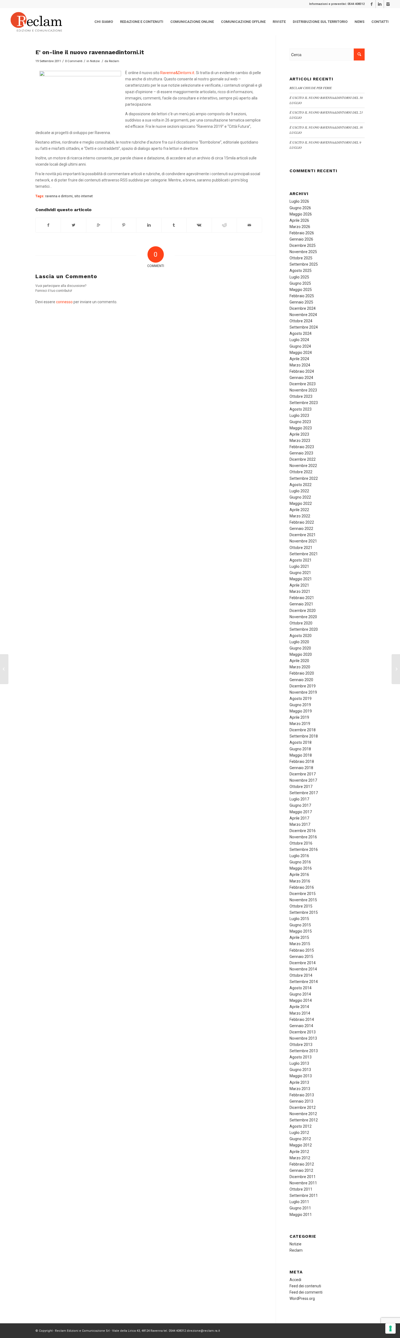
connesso (64, 302)
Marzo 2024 (300, 365)
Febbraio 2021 (302, 598)
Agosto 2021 (301, 560)
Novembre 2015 (303, 900)
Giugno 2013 (300, 1069)
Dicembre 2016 (303, 831)
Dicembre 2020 (303, 610)
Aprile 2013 (299, 1082)
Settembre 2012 (304, 1120)
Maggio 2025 (301, 289)
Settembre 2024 (304, 327)
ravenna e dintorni (59, 196)
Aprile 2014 (299, 1007)
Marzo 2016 (300, 881)
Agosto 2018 (301, 742)
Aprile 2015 (299, 937)
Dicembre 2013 (303, 1032)
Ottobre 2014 (301, 975)
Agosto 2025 (301, 270)
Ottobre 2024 (301, 321)
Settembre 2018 (304, 736)
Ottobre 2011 (301, 1189)
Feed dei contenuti (305, 1286)
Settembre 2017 (304, 793)
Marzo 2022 (300, 516)
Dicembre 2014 (303, 963)
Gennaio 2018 (301, 768)
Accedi (295, 1280)
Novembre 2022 (303, 465)
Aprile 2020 (299, 661)
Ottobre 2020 (301, 623)
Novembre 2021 (303, 541)
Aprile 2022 (299, 510)
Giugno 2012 (300, 1139)
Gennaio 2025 (301, 302)
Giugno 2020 (300, 648)
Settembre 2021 (304, 554)
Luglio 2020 (299, 642)
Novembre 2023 (303, 390)
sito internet (83, 196)
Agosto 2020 (301, 635)
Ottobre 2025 (301, 258)
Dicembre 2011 (303, 1177)
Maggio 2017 (301, 812)
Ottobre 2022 (301, 472)
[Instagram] (388, 4)
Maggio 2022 (301, 503)
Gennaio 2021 (301, 604)
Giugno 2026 (300, 208)
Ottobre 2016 (301, 843)
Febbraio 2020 (302, 673)
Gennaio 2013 (301, 1101)
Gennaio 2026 (301, 239)
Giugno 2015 (300, 925)
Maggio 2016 (301, 868)
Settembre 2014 (304, 981)
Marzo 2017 (300, 824)
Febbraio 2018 (302, 761)
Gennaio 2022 (301, 528)
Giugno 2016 (300, 862)
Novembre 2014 (303, 969)
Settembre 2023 (304, 403)
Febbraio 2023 (302, 447)
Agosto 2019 (301, 698)
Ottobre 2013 (301, 1044)
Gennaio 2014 (301, 1026)
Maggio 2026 (301, 214)
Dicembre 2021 (303, 535)
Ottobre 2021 (301, 547)
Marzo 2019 (300, 723)
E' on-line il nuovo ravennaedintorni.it (89, 52)
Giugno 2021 (300, 573)
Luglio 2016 (299, 856)
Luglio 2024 (299, 340)
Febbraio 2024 (302, 371)
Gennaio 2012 (301, 1170)
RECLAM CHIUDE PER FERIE (311, 88)
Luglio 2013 (299, 1063)
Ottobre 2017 (301, 786)
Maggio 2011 (301, 1214)
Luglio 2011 (299, 1202)
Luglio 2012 (299, 1132)
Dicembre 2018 (303, 730)
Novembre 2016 (303, 837)
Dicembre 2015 (303, 893)
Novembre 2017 (303, 780)
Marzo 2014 (300, 1013)
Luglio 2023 (299, 415)
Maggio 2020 (301, 654)
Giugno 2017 (300, 805)
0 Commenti (73, 61)
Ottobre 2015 (301, 906)
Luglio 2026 (299, 201)
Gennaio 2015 (301, 956)
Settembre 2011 (304, 1195)
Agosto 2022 (301, 485)
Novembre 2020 (303, 617)
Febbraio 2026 (302, 233)
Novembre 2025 (303, 252)
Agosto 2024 (301, 333)
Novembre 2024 (303, 314)
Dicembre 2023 (303, 384)
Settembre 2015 (304, 912)
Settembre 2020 (304, 629)
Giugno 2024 (300, 346)
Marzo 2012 (300, 1158)
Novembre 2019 (303, 692)
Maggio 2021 (301, 579)
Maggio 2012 (301, 1145)
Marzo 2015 (300, 944)
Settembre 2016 (304, 849)
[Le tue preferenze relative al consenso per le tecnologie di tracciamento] (390, 1328)
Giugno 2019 (300, 705)
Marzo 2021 (300, 591)
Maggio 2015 (301, 931)
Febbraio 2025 (302, 296)
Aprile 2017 (299, 818)
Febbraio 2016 (302, 887)
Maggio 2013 (301, 1076)
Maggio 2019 (301, 711)
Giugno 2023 (300, 422)
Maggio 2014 (301, 1000)
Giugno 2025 (300, 283)
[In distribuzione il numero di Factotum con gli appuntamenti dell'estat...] (4, 669)
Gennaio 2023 (301, 453)
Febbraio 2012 (302, 1164)
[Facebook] (372, 4)
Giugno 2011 (300, 1208)
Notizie (95, 61)
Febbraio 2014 (302, 1019)
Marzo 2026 (300, 226)
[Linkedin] (380, 4)
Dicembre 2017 (303, 774)
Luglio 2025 (299, 277)
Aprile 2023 (299, 434)
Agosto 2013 (301, 1057)
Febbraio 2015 (302, 950)
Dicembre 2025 (303, 245)
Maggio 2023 (301, 428)
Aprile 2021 (299, 585)
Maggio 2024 (301, 352)
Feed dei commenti (306, 1292)
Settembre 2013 (304, 1051)
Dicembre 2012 (303, 1107)
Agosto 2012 (301, 1126)
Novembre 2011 (303, 1183)
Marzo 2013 (300, 1089)
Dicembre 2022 (303, 459)
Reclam (114, 61)
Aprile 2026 (299, 220)
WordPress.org (302, 1298)
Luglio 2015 (299, 919)
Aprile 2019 (299, 717)
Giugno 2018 (300, 749)
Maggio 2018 (301, 755)
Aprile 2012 (299, 1151)
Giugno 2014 (300, 994)
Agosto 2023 (301, 409)
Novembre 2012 (303, 1114)
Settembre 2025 (304, 264)
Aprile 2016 (299, 874)
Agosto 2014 (301, 988)
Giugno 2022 (300, 497)
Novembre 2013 (303, 1038)
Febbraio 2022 (302, 522)
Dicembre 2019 (303, 686)
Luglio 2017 (299, 799)
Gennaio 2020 (301, 680)
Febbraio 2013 (302, 1095)
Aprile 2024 (299, 359)
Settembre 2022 (304, 478)
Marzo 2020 (300, 667)
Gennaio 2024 (301, 377)
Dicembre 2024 (303, 308)
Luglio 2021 (299, 566)
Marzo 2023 (300, 440)
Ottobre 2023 (301, 396)
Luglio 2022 (299, 491)
